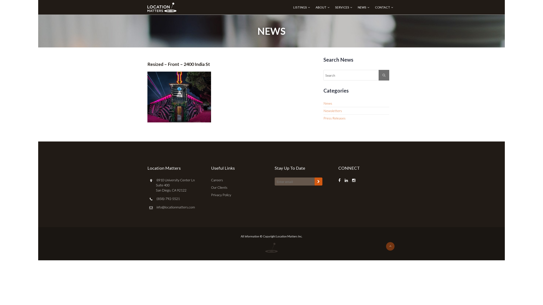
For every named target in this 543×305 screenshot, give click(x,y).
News (362, 7)
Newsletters (332, 111)
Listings (300, 7)
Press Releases (334, 118)
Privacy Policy (221, 195)
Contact (382, 7)
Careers (217, 180)
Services (342, 7)
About (321, 7)
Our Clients (219, 187)
